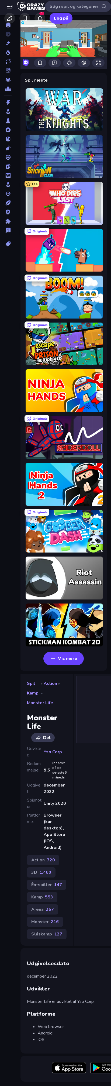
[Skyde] (8, 193)
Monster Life (40, 703)
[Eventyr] (8, 129)
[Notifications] (39, 18)
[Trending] (8, 52)
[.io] (8, 139)
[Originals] (8, 70)
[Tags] (8, 243)
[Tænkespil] (8, 221)
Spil (31, 683)
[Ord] (8, 175)
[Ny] (8, 43)
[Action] (8, 102)
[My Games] (24, 18)
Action (50, 683)
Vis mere (67, 658)
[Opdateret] (8, 61)
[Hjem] (8, 25)
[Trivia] (8, 230)
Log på (61, 18)
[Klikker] (8, 148)
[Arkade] (8, 111)
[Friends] (9, 18)
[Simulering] (8, 184)
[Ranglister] (8, 88)
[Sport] (8, 202)
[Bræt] (8, 120)
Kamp (33, 693)
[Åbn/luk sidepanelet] (9, 6)
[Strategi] (8, 212)
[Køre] (8, 157)
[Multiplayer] (8, 79)
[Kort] (8, 166)
